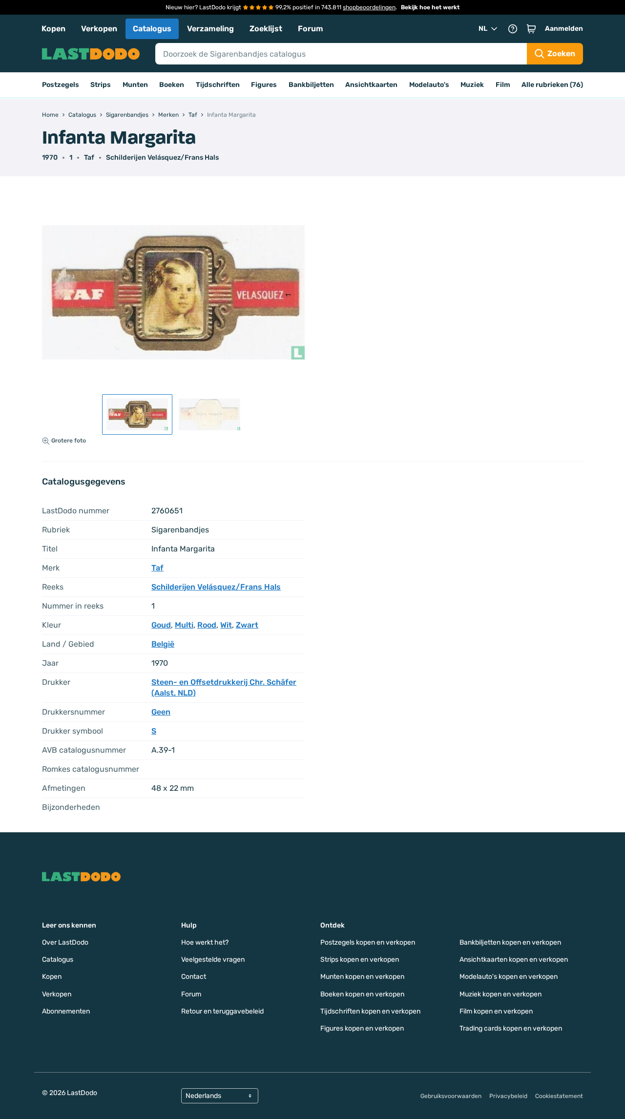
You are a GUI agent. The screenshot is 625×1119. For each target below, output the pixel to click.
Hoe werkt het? (205, 942)
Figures (264, 85)
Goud (161, 625)
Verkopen (99, 28)
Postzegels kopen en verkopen (367, 942)
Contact (193, 976)
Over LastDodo (65, 942)
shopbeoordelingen (369, 7)
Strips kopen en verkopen (359, 959)
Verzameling (210, 28)
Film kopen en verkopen (496, 1011)
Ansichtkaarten (371, 85)
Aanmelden (564, 28)
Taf (89, 157)
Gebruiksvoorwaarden (450, 1096)
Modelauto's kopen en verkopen (508, 976)
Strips (100, 85)
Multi (184, 625)
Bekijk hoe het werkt (430, 7)
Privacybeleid (508, 1096)
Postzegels (60, 85)
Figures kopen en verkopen (362, 1028)
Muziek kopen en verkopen (500, 994)
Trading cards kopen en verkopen (510, 1028)
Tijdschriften (218, 85)
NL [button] (483, 28)
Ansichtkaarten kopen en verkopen (513, 959)
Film (503, 85)
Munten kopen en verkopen (362, 976)
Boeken (171, 85)
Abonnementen (66, 1011)
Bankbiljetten (311, 85)
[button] (531, 29)
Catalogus (152, 28)
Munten (135, 85)
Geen (160, 712)
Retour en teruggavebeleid (222, 1011)
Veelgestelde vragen (213, 959)
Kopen (53, 28)
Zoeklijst (266, 28)
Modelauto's (429, 85)
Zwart (247, 625)
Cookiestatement (559, 1096)
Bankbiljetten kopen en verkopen (510, 942)
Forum (310, 28)
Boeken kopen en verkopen (362, 994)
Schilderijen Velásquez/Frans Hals (162, 157)
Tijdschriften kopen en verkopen (370, 1011)
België (162, 644)
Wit (226, 625)
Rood (206, 625)
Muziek (472, 85)
